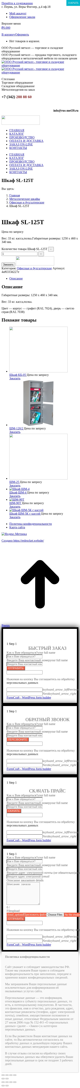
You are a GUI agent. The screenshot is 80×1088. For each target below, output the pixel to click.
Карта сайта (17, 527)
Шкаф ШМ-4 (18, 492)
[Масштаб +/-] (14, 1075)
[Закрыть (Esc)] (3, 1075)
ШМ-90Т (15, 503)
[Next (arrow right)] (7, 1085)
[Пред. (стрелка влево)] (3, 1078)
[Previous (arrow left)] (3, 1085)
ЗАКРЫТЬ (73, 3)
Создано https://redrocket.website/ (23, 540)
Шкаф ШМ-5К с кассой (25, 513)
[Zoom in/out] (14, 1082)
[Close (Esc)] (3, 1082)
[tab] (43, 278)
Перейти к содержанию (17, 3)
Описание (16, 278)
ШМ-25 (14, 482)
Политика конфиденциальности (30, 523)
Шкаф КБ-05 (18, 374)
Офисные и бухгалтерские (34, 268)
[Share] (7, 1082)
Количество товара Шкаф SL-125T (24, 249)
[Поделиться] (7, 1075)
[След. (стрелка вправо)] (7, 1078)
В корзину (8, 34)
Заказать (8, 264)
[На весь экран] (10, 1075)
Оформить (22, 34)
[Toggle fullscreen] (10, 1082)
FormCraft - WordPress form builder (29, 697)
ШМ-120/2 (16, 428)
